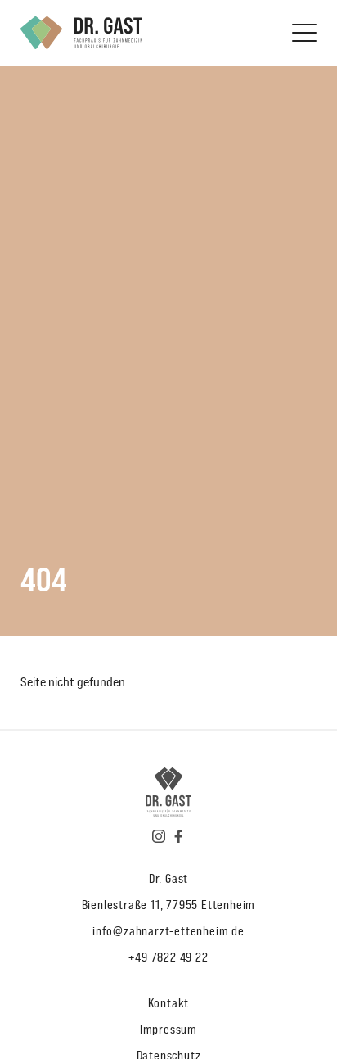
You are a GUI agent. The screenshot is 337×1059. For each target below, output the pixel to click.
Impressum (168, 1029)
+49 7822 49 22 (168, 957)
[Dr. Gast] (81, 32)
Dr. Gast (168, 878)
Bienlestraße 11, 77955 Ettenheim (169, 904)
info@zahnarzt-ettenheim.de (168, 931)
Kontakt (169, 1003)
